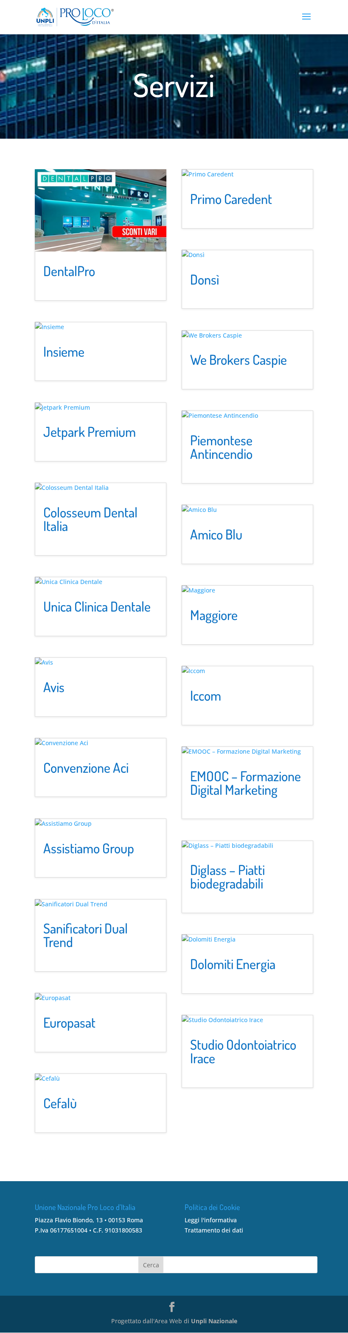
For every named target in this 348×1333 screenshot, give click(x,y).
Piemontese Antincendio (221, 446)
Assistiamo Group (88, 848)
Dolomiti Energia (232, 964)
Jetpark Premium (89, 431)
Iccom (205, 695)
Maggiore (214, 614)
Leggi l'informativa (211, 1220)
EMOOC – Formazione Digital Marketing (245, 782)
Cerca (151, 1265)
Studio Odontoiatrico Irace (243, 1051)
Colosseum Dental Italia (90, 518)
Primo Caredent (231, 198)
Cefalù (60, 1103)
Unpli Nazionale (214, 1321)
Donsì (204, 279)
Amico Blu (216, 534)
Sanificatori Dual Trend (85, 934)
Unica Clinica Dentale (97, 606)
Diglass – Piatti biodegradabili (227, 876)
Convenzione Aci (86, 767)
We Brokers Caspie (238, 359)
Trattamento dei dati (214, 1230)
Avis (54, 687)
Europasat (69, 1022)
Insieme (63, 351)
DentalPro (69, 270)
